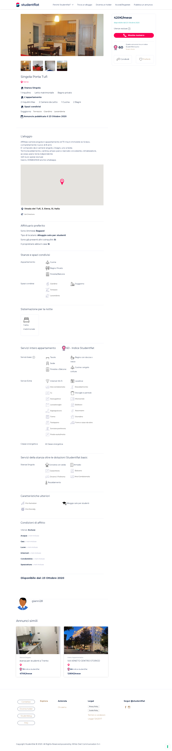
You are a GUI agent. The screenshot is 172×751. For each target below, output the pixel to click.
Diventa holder (26, 709)
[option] (62, 35)
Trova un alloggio (84, 5)
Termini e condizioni (96, 715)
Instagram (129, 707)
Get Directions (29, 214)
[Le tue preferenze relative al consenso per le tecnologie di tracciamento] (167, 746)
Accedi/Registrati (122, 5)
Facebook (125, 707)
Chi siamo (62, 707)
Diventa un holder (104, 5)
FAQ (26, 723)
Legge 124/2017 (95, 719)
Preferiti (146, 59)
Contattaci (26, 702)
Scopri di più (130, 49)
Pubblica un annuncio (143, 5)
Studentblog (26, 716)
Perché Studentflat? (62, 5)
